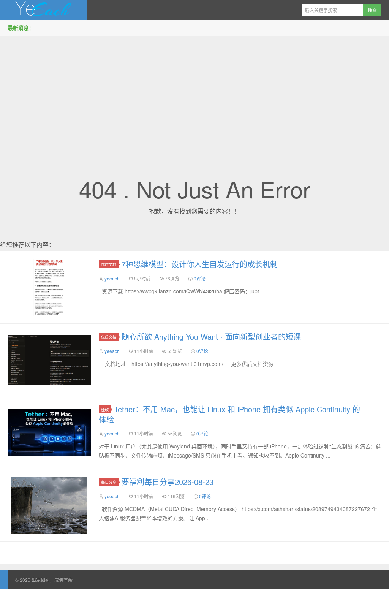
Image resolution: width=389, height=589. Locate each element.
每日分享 (108, 482)
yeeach (112, 278)
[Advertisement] (194, 94)
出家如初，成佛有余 (43, 10)
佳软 (105, 409)
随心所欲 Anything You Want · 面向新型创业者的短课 (211, 336)
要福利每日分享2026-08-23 (167, 481)
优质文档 (108, 264)
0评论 (200, 278)
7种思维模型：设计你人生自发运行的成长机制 (200, 263)
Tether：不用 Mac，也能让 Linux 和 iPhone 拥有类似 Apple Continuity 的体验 (229, 414)
